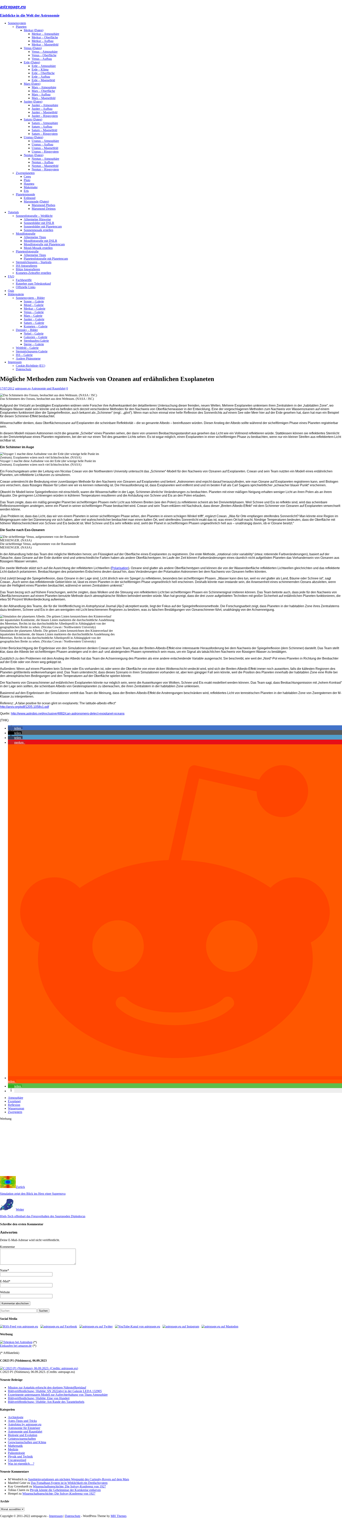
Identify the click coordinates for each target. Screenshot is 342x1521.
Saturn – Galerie (34, 322)
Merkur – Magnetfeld (45, 44)
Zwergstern (15, 1112)
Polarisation (119, 568)
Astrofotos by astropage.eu (24, 1424)
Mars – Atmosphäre (44, 87)
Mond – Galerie (34, 305)
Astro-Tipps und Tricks (22, 1420)
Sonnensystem (17, 23)
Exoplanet (14, 1101)
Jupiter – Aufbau (42, 108)
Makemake (31, 187)
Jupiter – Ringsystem (45, 116)
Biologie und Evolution (22, 1435)
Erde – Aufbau (41, 76)
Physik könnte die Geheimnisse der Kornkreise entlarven (65, 1490)
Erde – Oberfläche (43, 73)
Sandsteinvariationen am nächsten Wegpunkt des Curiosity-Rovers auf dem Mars (78, 1479)
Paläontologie (16, 1453)
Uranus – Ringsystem (45, 151)
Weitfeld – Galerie (27, 347)
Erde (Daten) (32, 62)
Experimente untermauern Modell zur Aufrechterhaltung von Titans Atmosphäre (58, 1394)
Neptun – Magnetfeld (45, 166)
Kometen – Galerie (36, 326)
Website (5, 1292)
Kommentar (7, 1246)
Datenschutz (23, 369)
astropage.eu (23, 388)
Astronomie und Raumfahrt (48, 388)
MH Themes (118, 1516)
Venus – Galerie (34, 312)
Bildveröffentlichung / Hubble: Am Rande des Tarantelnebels (46, 1401)
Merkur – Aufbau (42, 41)
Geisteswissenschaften (22, 1438)
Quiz (11, 290)
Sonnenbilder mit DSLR (39, 223)
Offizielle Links (25, 287)
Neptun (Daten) (33, 155)
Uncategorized (17, 1460)
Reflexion (14, 1105)
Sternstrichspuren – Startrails (33, 262)
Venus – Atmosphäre (45, 51)
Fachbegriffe (24, 280)
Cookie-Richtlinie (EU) (30, 365)
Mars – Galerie (33, 315)
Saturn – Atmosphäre (45, 123)
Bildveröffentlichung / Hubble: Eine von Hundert (38, 1398)
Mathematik (15, 1445)
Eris (26, 190)
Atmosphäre (15, 1097)
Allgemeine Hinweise (37, 219)
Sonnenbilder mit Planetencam (43, 226)
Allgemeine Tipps (35, 237)
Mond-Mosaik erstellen (38, 248)
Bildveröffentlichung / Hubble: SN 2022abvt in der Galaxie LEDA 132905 (55, 1391)
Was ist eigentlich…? (21, 1463)
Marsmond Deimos (44, 208)
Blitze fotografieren (28, 269)
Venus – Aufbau (42, 58)
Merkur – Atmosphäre (45, 33)
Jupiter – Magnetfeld (44, 112)
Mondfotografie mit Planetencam (44, 244)
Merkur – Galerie (34, 308)
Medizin (13, 1449)
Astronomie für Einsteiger (24, 1428)
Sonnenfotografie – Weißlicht (34, 215)
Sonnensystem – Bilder (30, 298)
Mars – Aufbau (41, 94)
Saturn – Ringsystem (45, 133)
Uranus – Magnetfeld (45, 148)
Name (4, 1270)
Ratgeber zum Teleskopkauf (33, 283)
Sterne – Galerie (34, 344)
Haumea (29, 183)
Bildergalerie (16, 294)
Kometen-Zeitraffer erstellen (33, 273)
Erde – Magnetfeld (43, 80)
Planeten (21, 26)
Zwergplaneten (25, 173)
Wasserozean (16, 1108)
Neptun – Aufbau (42, 162)
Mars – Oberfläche (43, 91)
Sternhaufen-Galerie (36, 340)
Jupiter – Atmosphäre (45, 105)
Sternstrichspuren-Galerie (32, 351)
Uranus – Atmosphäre (45, 141)
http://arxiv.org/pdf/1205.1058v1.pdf (24, 706)
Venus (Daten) (33, 48)
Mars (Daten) (32, 83)
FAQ (11, 276)
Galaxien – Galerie (35, 337)
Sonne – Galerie (34, 301)
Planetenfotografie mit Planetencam (46, 258)
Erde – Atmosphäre (44, 66)
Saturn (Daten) (33, 119)
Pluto (27, 180)
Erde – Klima (40, 69)
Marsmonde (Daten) (36, 201)
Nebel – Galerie (34, 333)
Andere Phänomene (28, 358)
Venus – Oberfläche (44, 55)
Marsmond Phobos (43, 205)
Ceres (27, 176)
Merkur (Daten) (33, 30)
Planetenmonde (25, 194)
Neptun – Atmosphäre (45, 158)
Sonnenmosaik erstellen (38, 230)
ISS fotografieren (26, 265)
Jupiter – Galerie (34, 319)
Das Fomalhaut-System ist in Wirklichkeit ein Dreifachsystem (69, 1483)
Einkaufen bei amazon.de (16, 1345)
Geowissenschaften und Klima (27, 1442)
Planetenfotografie (27, 251)
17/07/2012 (7, 388)
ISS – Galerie (24, 355)
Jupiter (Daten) (33, 101)
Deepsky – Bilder (27, 330)
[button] (15, 728)
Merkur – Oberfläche (45, 37)
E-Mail (4, 1281)
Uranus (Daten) (33, 137)
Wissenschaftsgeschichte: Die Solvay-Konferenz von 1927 (69, 1486)
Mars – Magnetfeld (43, 98)
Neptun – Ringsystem (45, 169)
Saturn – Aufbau (42, 126)
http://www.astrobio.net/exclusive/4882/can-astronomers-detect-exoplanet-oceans (67, 713)
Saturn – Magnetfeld (44, 130)
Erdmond (29, 198)
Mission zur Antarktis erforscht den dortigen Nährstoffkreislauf (47, 1387)
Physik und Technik (20, 1456)
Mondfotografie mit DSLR (40, 240)
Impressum (15, 362)
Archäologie (15, 1417)
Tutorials (13, 212)
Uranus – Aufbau (42, 144)
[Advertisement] (119, 1148)
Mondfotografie (25, 233)
